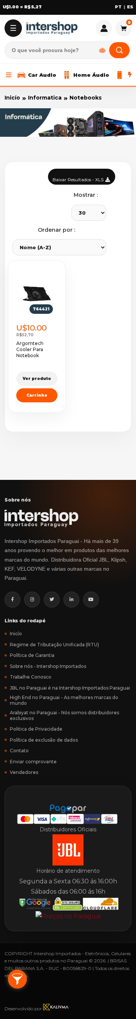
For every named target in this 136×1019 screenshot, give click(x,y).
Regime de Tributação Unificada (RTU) (54, 644)
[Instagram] (32, 600)
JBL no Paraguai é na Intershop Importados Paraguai (70, 688)
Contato (19, 750)
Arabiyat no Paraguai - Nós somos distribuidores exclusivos (64, 715)
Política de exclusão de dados (44, 740)
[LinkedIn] (71, 600)
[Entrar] (104, 28)
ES (130, 7)
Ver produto (37, 378)
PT (118, 7)
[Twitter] (52, 600)
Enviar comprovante (33, 761)
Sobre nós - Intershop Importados (48, 666)
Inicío (12, 97)
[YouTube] (91, 600)
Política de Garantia (32, 655)
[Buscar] (119, 50)
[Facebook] (12, 600)
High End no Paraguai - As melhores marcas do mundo (64, 700)
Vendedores (24, 772)
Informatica (45, 97)
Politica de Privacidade (36, 729)
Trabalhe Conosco (30, 677)
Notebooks (86, 97)
